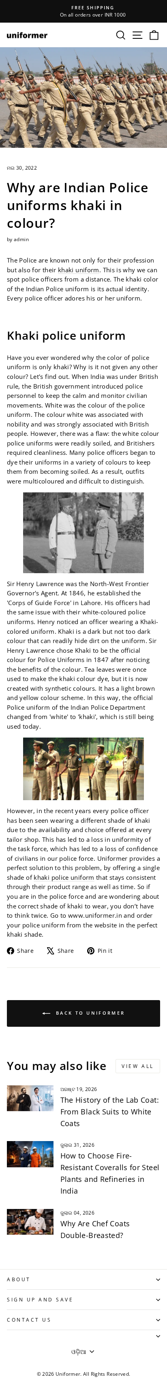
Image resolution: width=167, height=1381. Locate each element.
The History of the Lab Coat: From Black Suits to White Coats (109, 1111)
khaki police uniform (64, 877)
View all (138, 1066)
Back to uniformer (89, 1013)
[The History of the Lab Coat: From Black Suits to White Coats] (30, 1098)
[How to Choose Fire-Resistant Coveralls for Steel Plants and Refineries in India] (30, 1154)
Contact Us (29, 1319)
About (19, 1279)
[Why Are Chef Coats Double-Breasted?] (30, 1222)
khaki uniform (78, 270)
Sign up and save (40, 1299)
